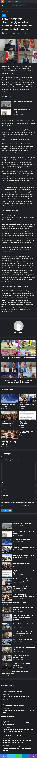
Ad (2, 482)
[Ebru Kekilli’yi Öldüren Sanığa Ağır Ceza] (7, 650)
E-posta (4, 489)
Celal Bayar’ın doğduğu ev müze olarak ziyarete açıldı (23, 556)
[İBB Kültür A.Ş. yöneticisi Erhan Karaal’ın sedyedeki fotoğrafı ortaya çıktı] (7, 617)
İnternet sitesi (5, 495)
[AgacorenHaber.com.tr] (18, 5)
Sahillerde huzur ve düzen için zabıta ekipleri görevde (22, 580)
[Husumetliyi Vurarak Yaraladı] (9, 398)
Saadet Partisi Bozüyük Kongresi (26, 405)
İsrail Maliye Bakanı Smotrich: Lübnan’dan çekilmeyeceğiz (22, 633)
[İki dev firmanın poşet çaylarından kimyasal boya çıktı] (9, 434)
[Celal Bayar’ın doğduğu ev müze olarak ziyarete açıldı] (7, 557)
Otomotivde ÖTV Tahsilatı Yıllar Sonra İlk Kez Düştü (23, 588)
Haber (11, 11)
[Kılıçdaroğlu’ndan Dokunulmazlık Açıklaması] (27, 415)
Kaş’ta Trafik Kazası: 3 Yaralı (22, 640)
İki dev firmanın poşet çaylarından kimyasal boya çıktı (8, 442)
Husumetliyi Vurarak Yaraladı (8, 405)
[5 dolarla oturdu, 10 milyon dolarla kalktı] (9, 415)
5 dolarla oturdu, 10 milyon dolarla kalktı (8, 423)
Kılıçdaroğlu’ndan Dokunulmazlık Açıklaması (25, 423)
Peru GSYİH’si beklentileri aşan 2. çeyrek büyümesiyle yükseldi (15, 672)
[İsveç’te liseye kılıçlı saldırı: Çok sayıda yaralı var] (7, 658)
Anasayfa (5, 11)
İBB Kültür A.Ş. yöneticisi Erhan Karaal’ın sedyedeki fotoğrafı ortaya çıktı (23, 617)
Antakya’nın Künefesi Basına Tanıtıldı (26, 432)
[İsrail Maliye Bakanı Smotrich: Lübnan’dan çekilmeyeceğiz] (7, 634)
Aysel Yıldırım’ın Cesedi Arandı (22, 102)
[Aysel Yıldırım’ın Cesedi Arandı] (6, 104)
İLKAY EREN (7, 33)
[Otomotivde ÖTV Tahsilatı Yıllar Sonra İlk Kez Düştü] (7, 589)
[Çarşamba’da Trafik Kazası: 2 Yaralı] (7, 626)
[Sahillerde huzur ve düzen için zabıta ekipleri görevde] (7, 581)
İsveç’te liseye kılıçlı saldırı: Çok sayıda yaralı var (23, 656)
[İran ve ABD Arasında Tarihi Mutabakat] (7, 666)
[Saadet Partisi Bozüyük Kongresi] (27, 398)
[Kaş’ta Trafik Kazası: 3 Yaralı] (7, 642)
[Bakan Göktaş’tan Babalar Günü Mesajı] (6, 112)
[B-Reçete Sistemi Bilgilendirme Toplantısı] (7, 610)
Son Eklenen (19, 518)
